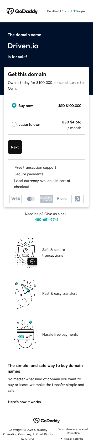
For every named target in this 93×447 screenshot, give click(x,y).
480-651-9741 (46, 219)
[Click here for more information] (33, 186)
